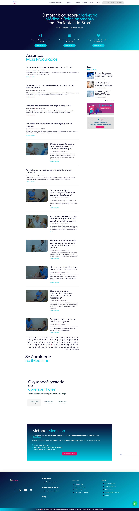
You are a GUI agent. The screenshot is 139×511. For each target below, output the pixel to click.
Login (98, 2)
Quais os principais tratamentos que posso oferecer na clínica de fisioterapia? (61, 294)
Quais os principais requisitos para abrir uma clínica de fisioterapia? (63, 192)
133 (71, 347)
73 (49, 342)
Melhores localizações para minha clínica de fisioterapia (64, 268)
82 (72, 342)
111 (52, 346)
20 (72, 337)
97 (59, 344)
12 (52, 337)
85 (28, 344)
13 (54, 337)
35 (57, 339)
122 (36, 347)
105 (33, 346)
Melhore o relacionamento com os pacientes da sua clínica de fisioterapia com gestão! (63, 244)
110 (49, 346)
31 (47, 339)
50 (42, 341)
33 (52, 339)
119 (77, 346)
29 (43, 339)
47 (35, 341)
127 (52, 347)
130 (62, 347)
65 (29, 342)
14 (57, 337)
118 (74, 346)
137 (70, 349)
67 (34, 342)
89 (38, 344)
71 (44, 342)
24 (29, 339)
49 (40, 341)
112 (55, 346)
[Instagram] (20, 490)
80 (67, 342)
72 (47, 342)
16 (62, 337)
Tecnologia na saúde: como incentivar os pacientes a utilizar (103, 93)
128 (56, 347)
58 (62, 341)
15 (59, 337)
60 (67, 341)
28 (40, 339)
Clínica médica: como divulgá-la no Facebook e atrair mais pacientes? (104, 74)
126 (49, 347)
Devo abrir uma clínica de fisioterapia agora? (62, 320)
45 (29, 341)
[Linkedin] (31, 490)
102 (74, 344)
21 (75, 337)
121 (33, 347)
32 (50, 339)
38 (64, 339)
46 (32, 341)
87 (33, 344)
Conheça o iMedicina (88, 2)
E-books (77, 2)
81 (70, 342)
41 (72, 339)
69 (39, 342)
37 (62, 339)
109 (46, 346)
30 (45, 339)
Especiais (69, 2)
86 (30, 344)
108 (42, 346)
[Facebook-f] (15, 490)
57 (59, 341)
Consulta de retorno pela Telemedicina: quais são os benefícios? (104, 83)
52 (47, 341)
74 (52, 342)
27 (37, 339)
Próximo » (75, 349)
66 (31, 342)
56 (57, 341)
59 (64, 341)
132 (68, 347)
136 (67, 349)
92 (46, 344)
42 (75, 339)
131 (65, 347)
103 (77, 344)
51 (45, 341)
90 (41, 344)
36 (60, 339)
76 (57, 342)
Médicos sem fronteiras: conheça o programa (48, 106)
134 (74, 347)
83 (75, 342)
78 (62, 342)
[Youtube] (25, 490)
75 (54, 342)
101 (71, 344)
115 (65, 346)
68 (36, 342)
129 (59, 347)
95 (54, 344)
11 (49, 337)
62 (72, 341)
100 (68, 344)
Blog (44, 497)
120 (30, 347)
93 (49, 344)
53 (50, 341)
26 (35, 339)
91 (44, 344)
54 (52, 341)
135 (77, 347)
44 (27, 341)
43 (77, 339)
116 (68, 346)
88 (36, 344)
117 (71, 346)
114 (61, 346)
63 (75, 341)
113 (58, 346)
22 (77, 337)
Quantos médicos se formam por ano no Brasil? (49, 67)
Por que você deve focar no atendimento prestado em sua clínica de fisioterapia (63, 218)
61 (70, 341)
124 (43, 347)
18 (67, 337)
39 (67, 339)
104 (29, 346)
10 (47, 337)
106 (36, 346)
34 (55, 339)
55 (54, 341)
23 (27, 339)
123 (39, 347)
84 (77, 342)
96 (57, 344)
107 (39, 346)
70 (42, 342)
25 (32, 339)
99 (64, 344)
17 (64, 337)
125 (46, 347)
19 (69, 337)
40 (70, 339)
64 (77, 341)
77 (59, 342)
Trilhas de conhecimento (55, 2)
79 (64, 342)
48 (37, 341)
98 (62, 344)
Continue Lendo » (30, 76)
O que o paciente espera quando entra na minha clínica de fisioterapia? (62, 146)
